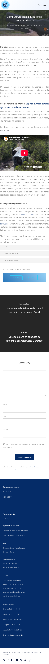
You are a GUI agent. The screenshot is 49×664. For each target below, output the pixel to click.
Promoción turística (9, 560)
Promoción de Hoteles (10, 564)
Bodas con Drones (8, 552)
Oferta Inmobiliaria (9, 556)
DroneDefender (28, 215)
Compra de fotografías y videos (12, 580)
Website (5, 429)
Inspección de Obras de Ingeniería (14, 592)
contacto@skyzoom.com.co (11, 519)
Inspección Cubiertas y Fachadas (13, 584)
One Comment (24, 29)
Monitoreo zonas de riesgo (11, 596)
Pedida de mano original (11, 567)
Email (5, 417)
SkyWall (3, 224)
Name (5, 404)
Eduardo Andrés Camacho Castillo (19, 26)
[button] (45, 5)
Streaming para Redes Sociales (12, 588)
